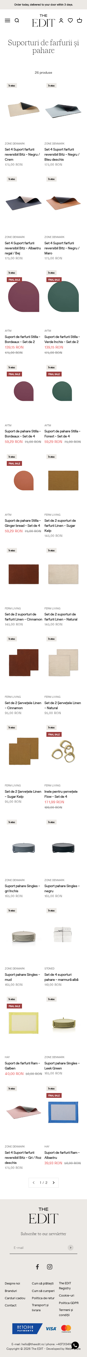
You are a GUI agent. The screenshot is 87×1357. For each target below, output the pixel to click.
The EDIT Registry (65, 1285)
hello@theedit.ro (33, 1344)
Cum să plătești (43, 1283)
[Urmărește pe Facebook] (37, 1267)
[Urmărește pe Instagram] (49, 1267)
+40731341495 (65, 1344)
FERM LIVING (52, 514)
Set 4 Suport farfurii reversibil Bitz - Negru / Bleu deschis (62, 154)
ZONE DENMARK (15, 143)
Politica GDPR (69, 1303)
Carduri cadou (15, 1298)
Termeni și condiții (66, 1312)
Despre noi (12, 1283)
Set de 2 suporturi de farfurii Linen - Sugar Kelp (60, 525)
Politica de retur (43, 1298)
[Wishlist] (70, 21)
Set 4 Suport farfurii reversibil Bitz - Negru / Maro (62, 248)
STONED (49, 968)
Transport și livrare (40, 1307)
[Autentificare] (61, 20)
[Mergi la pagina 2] (53, 1182)
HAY (7, 1057)
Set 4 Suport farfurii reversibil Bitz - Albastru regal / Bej (23, 248)
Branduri (11, 1291)
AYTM (8, 330)
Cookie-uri (66, 1295)
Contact (10, 1305)
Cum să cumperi (43, 1291)
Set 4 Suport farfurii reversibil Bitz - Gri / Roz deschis (23, 1157)
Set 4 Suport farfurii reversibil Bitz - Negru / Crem (22, 154)
